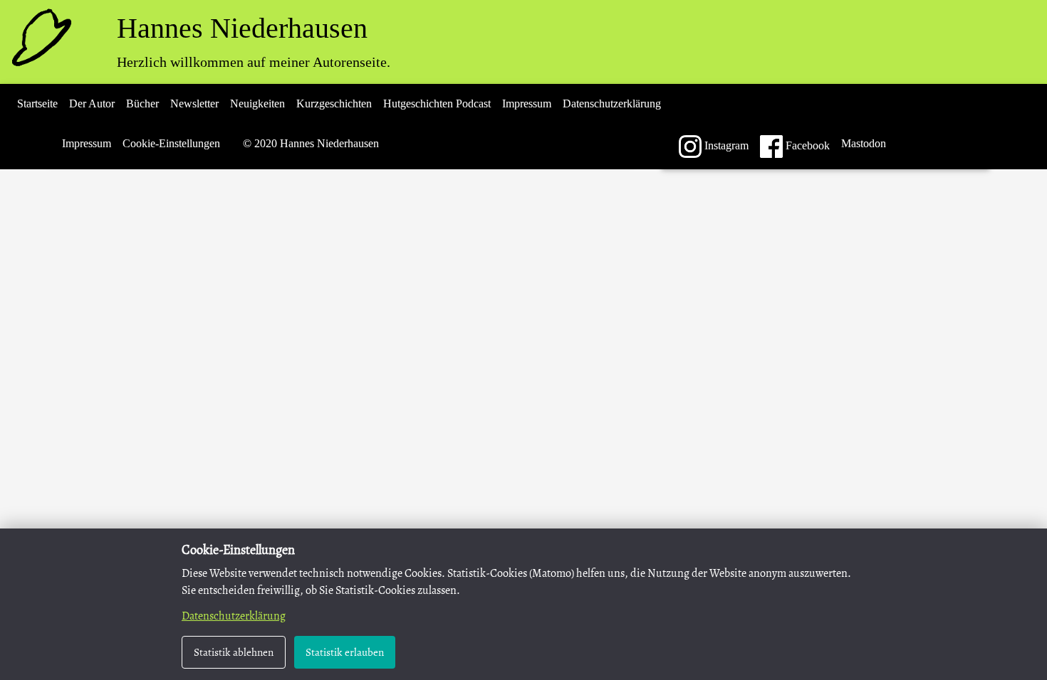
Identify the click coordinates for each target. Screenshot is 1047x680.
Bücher (142, 103)
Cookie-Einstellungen (171, 143)
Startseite (37, 103)
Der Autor (92, 103)
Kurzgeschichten (334, 103)
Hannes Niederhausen (242, 28)
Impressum (526, 103)
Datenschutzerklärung (612, 103)
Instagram (725, 145)
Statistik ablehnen (234, 652)
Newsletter (194, 103)
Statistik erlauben (345, 652)
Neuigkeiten (257, 103)
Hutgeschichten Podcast (437, 103)
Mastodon (863, 143)
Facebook (806, 145)
